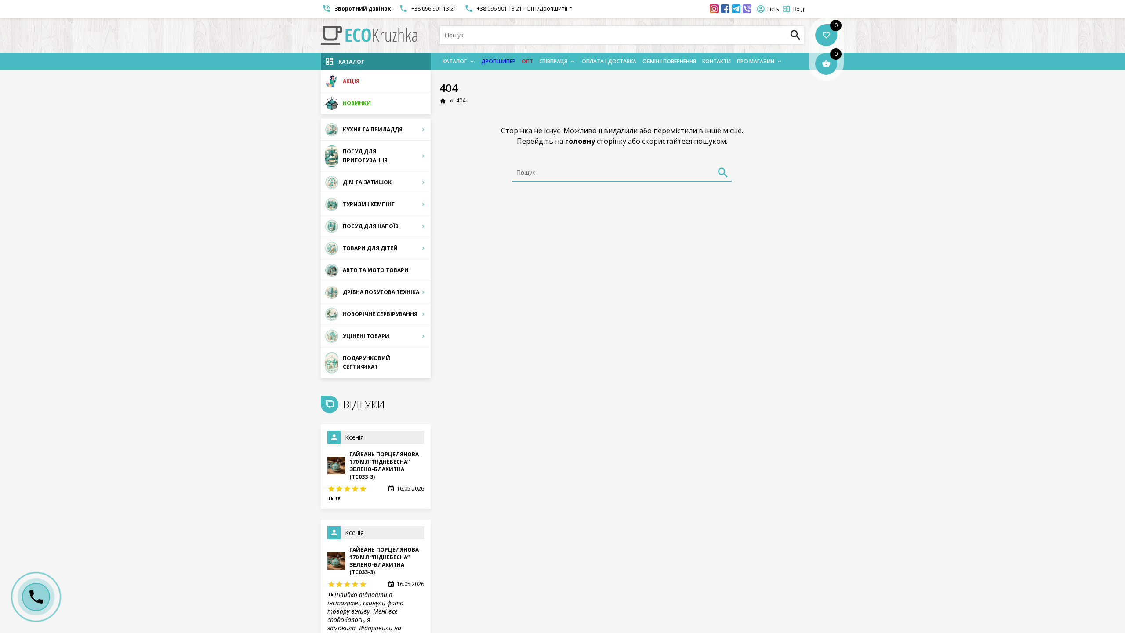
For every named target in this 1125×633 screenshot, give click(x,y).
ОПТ (527, 61)
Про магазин (755, 61)
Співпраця (553, 61)
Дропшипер (498, 61)
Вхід (798, 9)
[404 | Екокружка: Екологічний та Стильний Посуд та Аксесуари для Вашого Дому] (369, 35)
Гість (773, 9)
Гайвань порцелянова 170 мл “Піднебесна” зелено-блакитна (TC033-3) (384, 465)
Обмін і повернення (669, 61)
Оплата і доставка (609, 61)
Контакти (716, 61)
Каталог (455, 61)
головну (580, 141)
